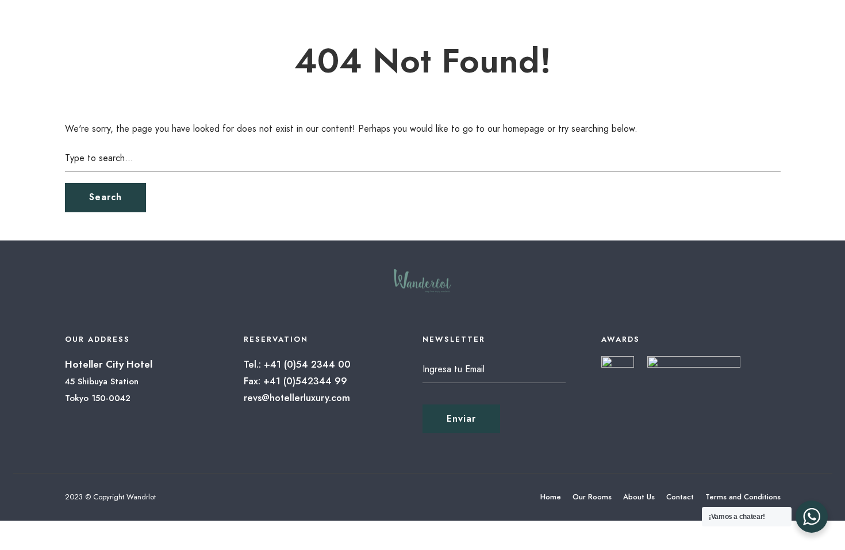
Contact (680, 496)
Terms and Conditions (743, 496)
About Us (639, 496)
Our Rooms (592, 496)
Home (550, 496)
